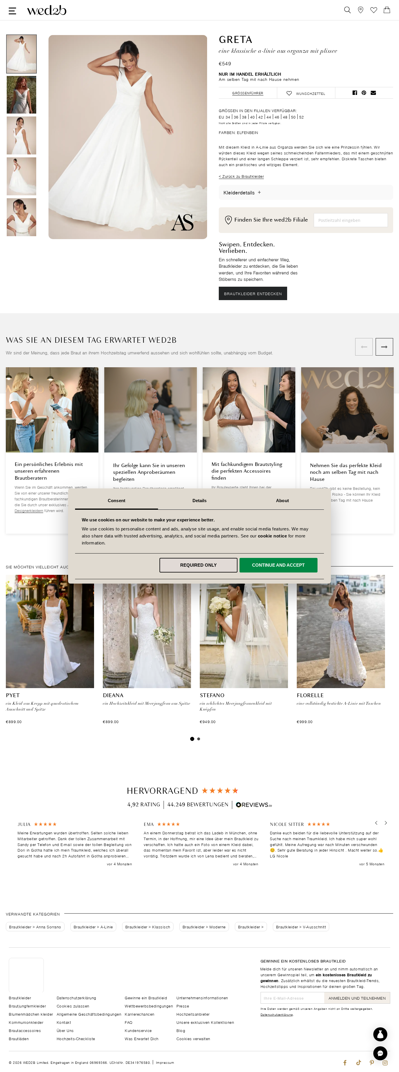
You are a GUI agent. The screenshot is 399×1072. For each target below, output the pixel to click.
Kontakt (64, 1021)
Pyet (13, 696)
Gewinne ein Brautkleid (146, 997)
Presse (182, 1005)
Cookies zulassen (73, 1005)
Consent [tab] (116, 500)
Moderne (217, 926)
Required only (198, 565)
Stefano (212, 696)
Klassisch (161, 926)
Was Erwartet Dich (142, 1038)
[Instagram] (385, 1062)
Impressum (165, 1062)
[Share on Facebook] (355, 92)
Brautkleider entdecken (253, 293)
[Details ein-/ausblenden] (259, 192)
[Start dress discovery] (380, 1034)
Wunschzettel (373, 10)
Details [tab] (199, 500)
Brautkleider (20, 926)
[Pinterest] (372, 1062)
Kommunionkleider (26, 1021)
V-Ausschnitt (314, 926)
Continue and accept (278, 565)
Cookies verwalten (193, 1038)
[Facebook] (345, 1062)
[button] (376, 823)
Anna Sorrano (48, 926)
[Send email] (373, 92)
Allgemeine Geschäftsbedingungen (89, 1013)
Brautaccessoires (25, 1030)
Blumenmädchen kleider (31, 1013)
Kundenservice (138, 1030)
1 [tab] (192, 739)
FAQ (129, 1021)
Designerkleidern (29, 510)
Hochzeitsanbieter (193, 1013)
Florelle (310, 696)
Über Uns (65, 1030)
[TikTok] (358, 1062)
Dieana (113, 696)
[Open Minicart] (387, 10)
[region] (201, 844)
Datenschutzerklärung (277, 1014)
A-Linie (106, 926)
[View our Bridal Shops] (360, 10)
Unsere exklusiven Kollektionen (205, 1021)
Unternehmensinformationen (202, 997)
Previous (64, 138)
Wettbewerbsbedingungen (149, 1005)
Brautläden (19, 1038)
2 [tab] (198, 738)
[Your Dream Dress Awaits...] (46, 10)
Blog (180, 1030)
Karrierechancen (140, 1013)
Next (191, 138)
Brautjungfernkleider (27, 1005)
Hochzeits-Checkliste (76, 1038)
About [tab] (282, 500)
